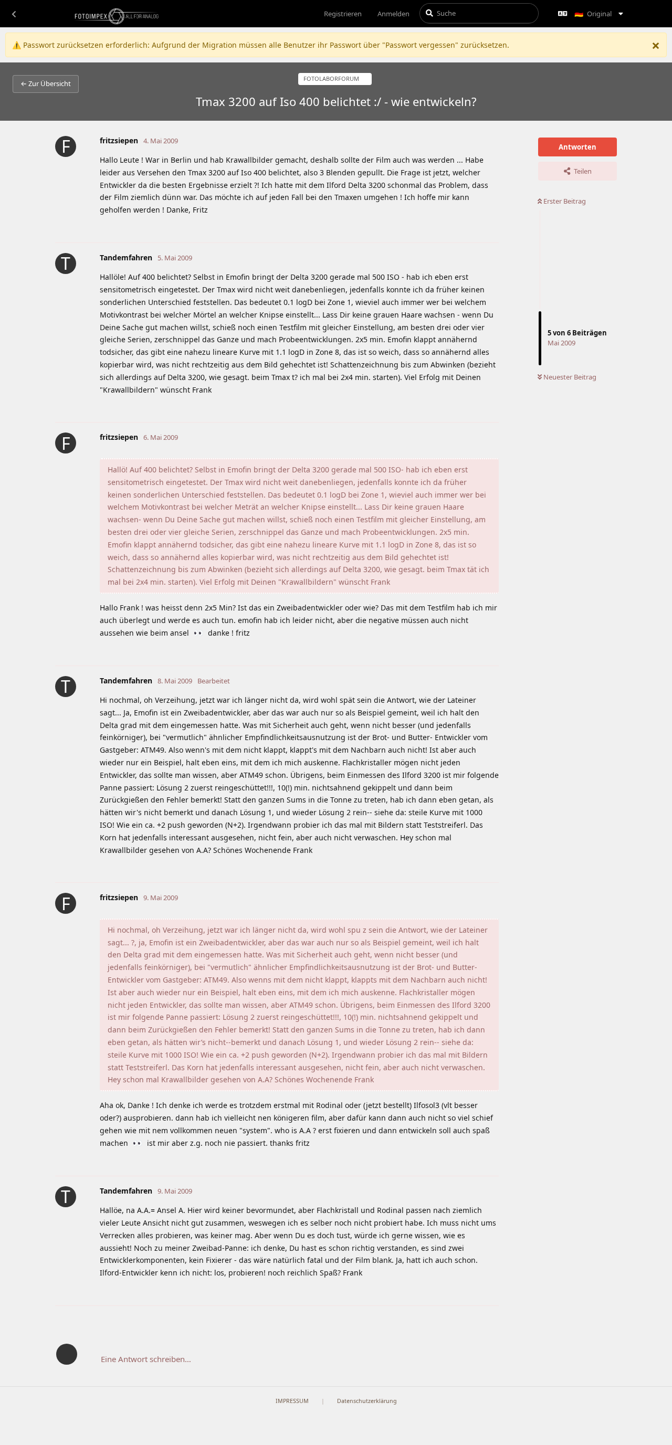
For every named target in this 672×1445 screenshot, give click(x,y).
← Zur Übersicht (45, 83)
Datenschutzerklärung (367, 1401)
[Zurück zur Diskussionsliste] (13, 13)
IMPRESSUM (292, 1401)
